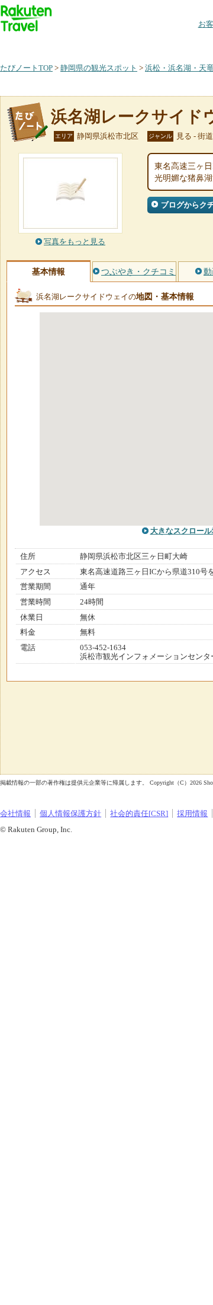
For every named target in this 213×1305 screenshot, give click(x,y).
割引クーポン (187, 44)
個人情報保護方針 (70, 813)
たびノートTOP (26, 67)
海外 (90, 44)
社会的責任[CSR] (139, 813)
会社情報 (15, 813)
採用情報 (192, 813)
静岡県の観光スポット (98, 67)
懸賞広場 (138, 44)
